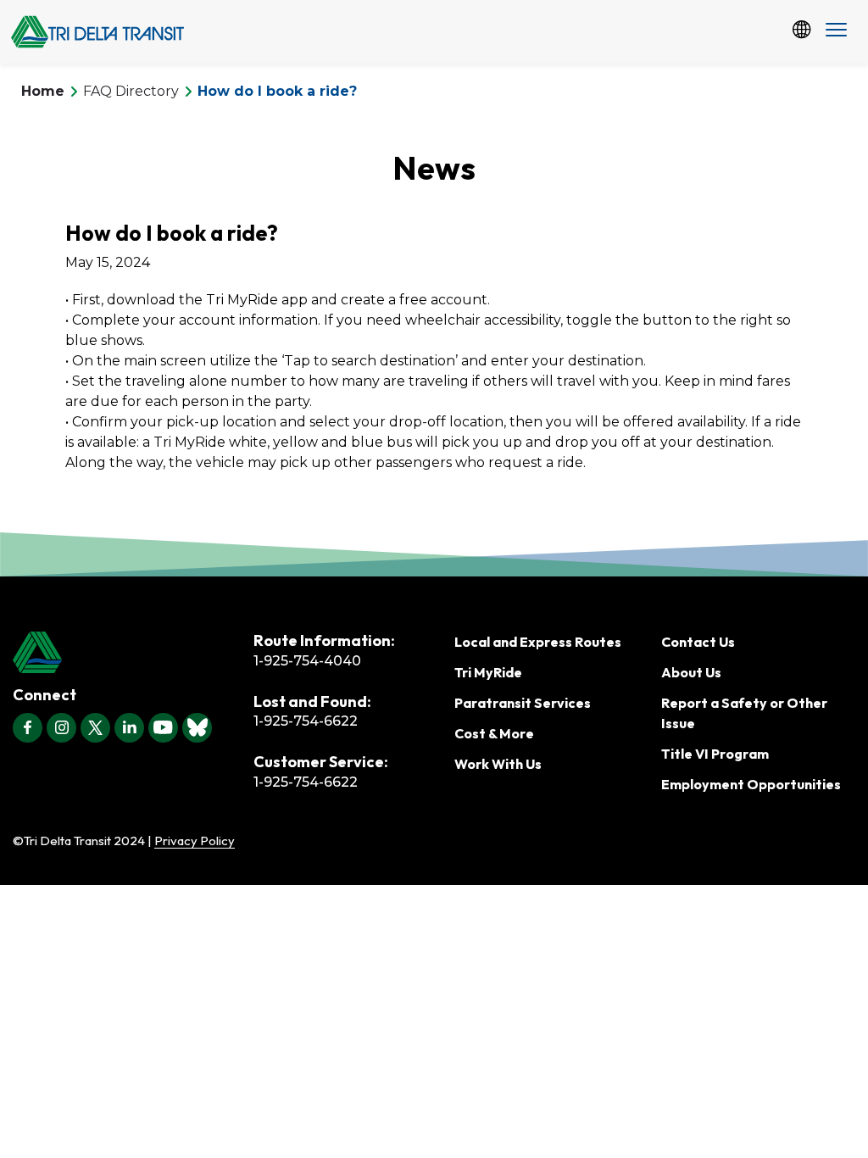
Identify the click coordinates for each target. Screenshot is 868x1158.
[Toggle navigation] (836, 32)
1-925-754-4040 (307, 661)
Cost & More (494, 733)
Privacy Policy (194, 840)
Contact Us (698, 641)
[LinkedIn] (129, 728)
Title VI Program (715, 753)
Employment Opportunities (751, 784)
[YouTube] (163, 728)
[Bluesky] (197, 728)
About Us (691, 672)
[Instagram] (61, 728)
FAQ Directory (131, 91)
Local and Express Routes (537, 641)
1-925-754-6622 (305, 721)
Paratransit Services (522, 702)
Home (42, 91)
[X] (95, 728)
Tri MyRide (488, 672)
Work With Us (498, 763)
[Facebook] (27, 728)
